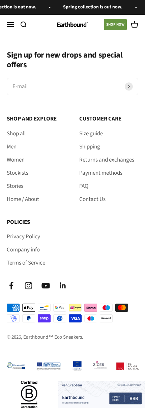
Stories (15, 186)
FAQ (83, 186)
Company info (23, 250)
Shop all (16, 134)
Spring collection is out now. (91, 7)
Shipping (89, 147)
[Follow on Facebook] (11, 285)
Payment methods (100, 173)
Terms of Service (26, 263)
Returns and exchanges (106, 160)
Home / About (23, 199)
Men (12, 147)
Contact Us (92, 199)
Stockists (17, 173)
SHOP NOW (115, 24)
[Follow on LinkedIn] (62, 285)
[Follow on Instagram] (28, 285)
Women (16, 160)
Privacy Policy (23, 237)
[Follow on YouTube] (45, 285)
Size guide (91, 134)
